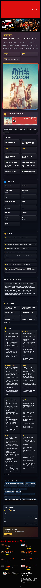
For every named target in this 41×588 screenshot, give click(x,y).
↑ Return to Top (7, 175)
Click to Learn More (28, 582)
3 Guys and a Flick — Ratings (30, 483)
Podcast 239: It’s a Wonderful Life (33, 544)
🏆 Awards (20, 129)
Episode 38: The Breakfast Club (32, 565)
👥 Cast (15, 129)
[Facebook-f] (30, 9)
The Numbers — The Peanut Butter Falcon (12, 496)
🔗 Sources (6, 131)
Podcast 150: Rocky (9, 558)
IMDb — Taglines (15, 488)
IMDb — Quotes (7, 488)
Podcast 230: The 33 (10, 551)
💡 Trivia (34, 129)
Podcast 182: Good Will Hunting (31, 552)
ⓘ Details (10, 129)
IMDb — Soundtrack (23, 488)
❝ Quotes (29, 129)
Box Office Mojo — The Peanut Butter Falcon (12, 494)
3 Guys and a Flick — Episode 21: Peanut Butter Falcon (14, 483)
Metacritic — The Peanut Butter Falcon (29, 499)
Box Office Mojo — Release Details (28, 494)
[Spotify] (36, 9)
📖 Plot (25, 129)
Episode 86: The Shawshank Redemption (11, 565)
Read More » (7, 548)
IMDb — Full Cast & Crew (22, 486)
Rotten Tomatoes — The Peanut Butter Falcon (13, 499)
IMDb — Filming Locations (9, 491)
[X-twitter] (34, 9)
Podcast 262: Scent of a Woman (11, 544)
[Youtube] (32, 9)
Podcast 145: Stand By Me (32, 558)
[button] (3, 9)
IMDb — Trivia (18, 491)
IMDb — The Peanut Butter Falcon (10, 486)
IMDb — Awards (31, 486)
